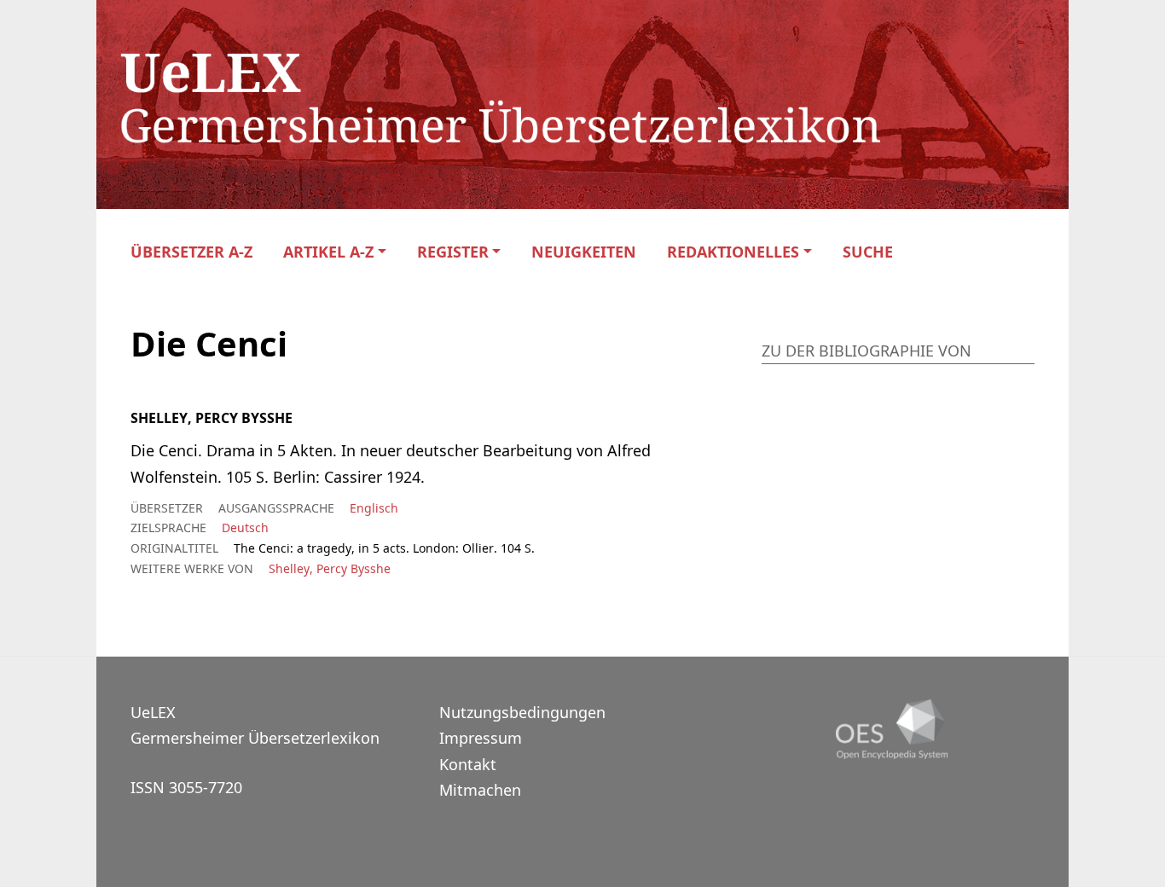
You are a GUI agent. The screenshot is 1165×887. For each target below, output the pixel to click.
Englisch (374, 508)
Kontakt (467, 764)
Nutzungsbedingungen (522, 712)
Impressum (480, 738)
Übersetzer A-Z (191, 252)
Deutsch (245, 527)
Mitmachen (480, 790)
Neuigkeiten (583, 252)
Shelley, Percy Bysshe (330, 568)
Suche (868, 252)
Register (453, 252)
